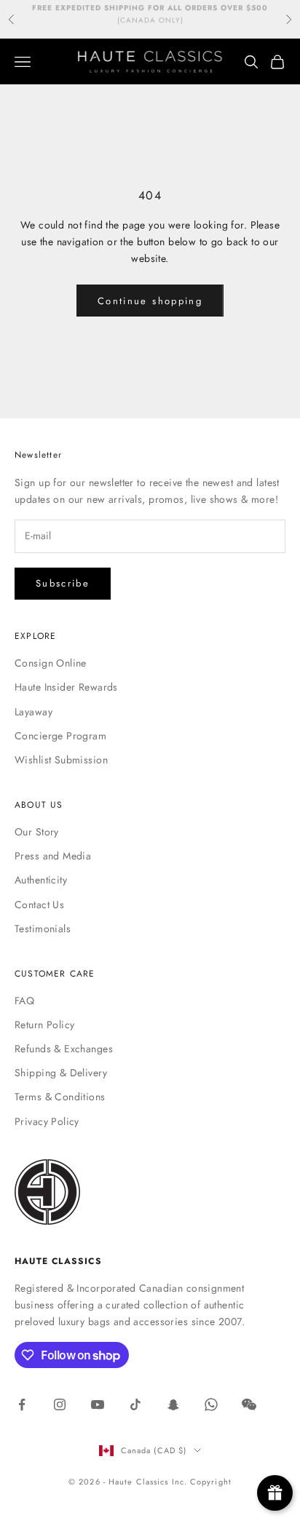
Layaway (33, 711)
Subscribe (63, 583)
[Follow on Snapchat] (173, 1404)
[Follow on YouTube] (97, 1404)
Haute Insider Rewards (66, 687)
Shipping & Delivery (61, 1072)
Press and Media (53, 856)
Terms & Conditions (60, 1096)
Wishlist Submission (61, 759)
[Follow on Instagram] (59, 1404)
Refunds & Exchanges (64, 1048)
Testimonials (43, 928)
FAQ (24, 1000)
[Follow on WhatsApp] (211, 1404)
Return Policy (44, 1024)
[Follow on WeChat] (249, 1404)
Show (275, 1493)
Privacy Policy (47, 1121)
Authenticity (41, 880)
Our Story (37, 831)
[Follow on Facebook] (22, 1404)
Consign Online (51, 663)
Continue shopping (150, 301)
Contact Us (39, 904)
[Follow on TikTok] (135, 1404)
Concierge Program (60, 735)
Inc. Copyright (202, 1481)
